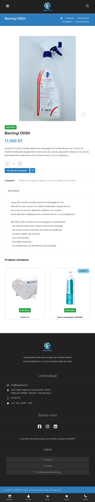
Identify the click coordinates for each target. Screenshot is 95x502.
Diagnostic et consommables (50, 180)
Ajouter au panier (18, 170)
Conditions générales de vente (49, 472)
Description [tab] (13, 190)
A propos (48, 460)
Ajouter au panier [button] (73, 305)
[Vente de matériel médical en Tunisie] (47, 7)
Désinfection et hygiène (27, 180)
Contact (49, 466)
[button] (7, 6)
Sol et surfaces (69, 180)
